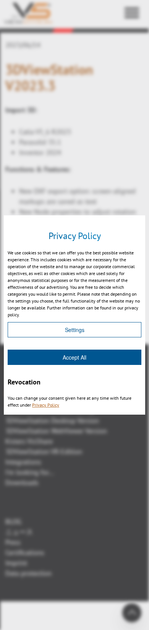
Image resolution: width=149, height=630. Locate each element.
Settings (74, 330)
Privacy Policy (45, 405)
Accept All (74, 357)
